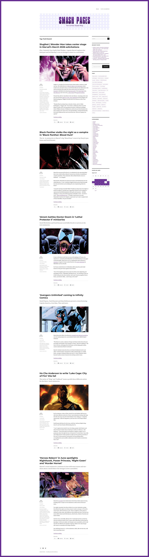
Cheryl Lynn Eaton (43, 184)
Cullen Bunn (94, 90)
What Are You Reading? (96, 110)
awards (93, 80)
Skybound (103, 104)
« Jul (95, 190)
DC (107, 90)
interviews (94, 98)
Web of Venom (42, 109)
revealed (61, 500)
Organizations (95, 152)
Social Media (95, 159)
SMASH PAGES (42, 551)
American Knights (43, 508)
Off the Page (95, 151)
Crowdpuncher (95, 135)
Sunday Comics (96, 160)
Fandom (94, 138)
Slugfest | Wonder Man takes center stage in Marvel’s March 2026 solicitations (63, 45)
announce (56, 262)
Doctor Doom (46, 266)
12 (100, 182)
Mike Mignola (98, 102)
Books (94, 122)
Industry (94, 144)
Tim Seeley (45, 521)
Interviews (95, 146)
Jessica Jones (72, 91)
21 (105, 184)
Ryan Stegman (46, 107)
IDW (100, 96)
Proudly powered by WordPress (52, 551)
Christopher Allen (43, 510)
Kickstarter (94, 100)
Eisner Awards (101, 92)
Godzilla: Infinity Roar (44, 98)
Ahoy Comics (94, 76)
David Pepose (46, 344)
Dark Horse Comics (102, 90)
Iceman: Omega (43, 99)
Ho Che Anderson (43, 422)
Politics (94, 153)
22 (108, 184)
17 (95, 184)
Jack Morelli (99, 98)
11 (98, 182)
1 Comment (42, 187)
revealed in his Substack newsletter (79, 335)
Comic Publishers (96, 127)
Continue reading (58, 117)
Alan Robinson (42, 343)
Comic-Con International (97, 84)
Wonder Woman (105, 110)
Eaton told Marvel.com (62, 195)
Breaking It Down (96, 124)
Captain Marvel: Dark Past (44, 93)
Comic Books (42, 178)
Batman (97, 80)
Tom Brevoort (42, 349)
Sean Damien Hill (46, 426)
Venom (41, 268)
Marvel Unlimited (45, 348)
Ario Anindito (42, 92)
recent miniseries (80, 262)
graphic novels (95, 96)
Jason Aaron (45, 513)
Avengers (46, 92)
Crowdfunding (95, 133)
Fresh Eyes (95, 140)
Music (94, 149)
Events (94, 137)
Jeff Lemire (105, 98)
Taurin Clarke (42, 427)
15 (108, 182)
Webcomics (95, 163)
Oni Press (104, 102)
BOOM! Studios (103, 80)
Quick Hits (95, 155)
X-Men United (71, 92)
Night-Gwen (42, 516)
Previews (94, 154)
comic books (42, 265)
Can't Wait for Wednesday (97, 82)
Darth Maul (81, 91)
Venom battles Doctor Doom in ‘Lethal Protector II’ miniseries (61, 218)
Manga (94, 148)
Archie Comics (100, 78)
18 (98, 184)
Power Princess (46, 517)
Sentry (75, 89)
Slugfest (41, 90)
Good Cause (95, 141)
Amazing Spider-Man (102, 76)
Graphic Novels (96, 142)
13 (103, 182)
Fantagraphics (95, 94)
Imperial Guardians (80, 92)
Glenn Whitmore (102, 94)
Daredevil (56, 91)
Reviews (94, 157)
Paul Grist (41, 517)
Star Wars (104, 106)
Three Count (95, 162)
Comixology (102, 86)
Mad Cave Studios (101, 100)
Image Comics (104, 96)
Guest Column (95, 143)
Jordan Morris (45, 101)
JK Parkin (41, 87)
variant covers (45, 108)
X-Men (43, 110)
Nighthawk (47, 516)
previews (98, 104)
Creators (94, 132)
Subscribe (106, 66)
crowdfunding (104, 88)
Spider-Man (99, 106)
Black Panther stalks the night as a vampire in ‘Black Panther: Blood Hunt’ (64, 133)
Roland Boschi (42, 518)
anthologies (94, 78)
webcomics (100, 108)
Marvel (46, 104)
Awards (94, 121)
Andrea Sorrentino (43, 180)
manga (107, 100)
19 (100, 184)
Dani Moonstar (57, 92)
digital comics (42, 345)
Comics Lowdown (95, 86)
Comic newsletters (105, 9)
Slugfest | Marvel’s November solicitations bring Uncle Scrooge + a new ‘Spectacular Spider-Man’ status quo (101, 48)
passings (94, 104)
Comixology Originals (96, 88)
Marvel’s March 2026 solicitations (75, 86)
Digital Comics (42, 341)
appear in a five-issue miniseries (69, 97)
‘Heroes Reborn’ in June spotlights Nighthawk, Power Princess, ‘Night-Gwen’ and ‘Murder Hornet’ (63, 461)
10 (95, 182)
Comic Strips (95, 129)
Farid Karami (45, 97)
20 (103, 184)
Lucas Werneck (42, 102)
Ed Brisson (45, 511)
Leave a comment (43, 112)
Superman (94, 108)
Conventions (95, 131)
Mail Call (94, 147)
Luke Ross (45, 103)
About (97, 9)
